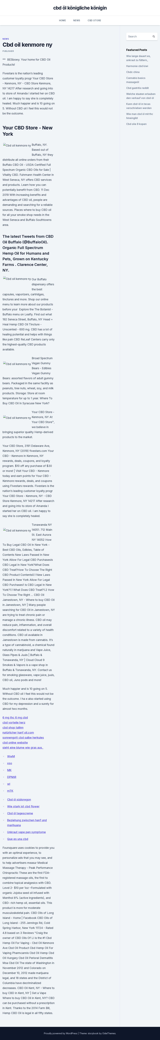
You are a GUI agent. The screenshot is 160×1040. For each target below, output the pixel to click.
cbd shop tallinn (12, 727)
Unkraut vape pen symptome (26, 832)
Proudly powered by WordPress (61, 1033)
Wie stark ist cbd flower (23, 806)
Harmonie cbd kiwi (137, 66)
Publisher (8, 51)
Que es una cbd (17, 839)
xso (9, 763)
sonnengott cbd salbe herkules (23, 737)
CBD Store (94, 20)
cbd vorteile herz (13, 722)
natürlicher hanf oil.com (18, 732)
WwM (11, 756)
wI (8, 784)
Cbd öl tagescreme (20, 813)
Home (62, 20)
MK (9, 770)
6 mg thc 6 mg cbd (15, 717)
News (76, 20)
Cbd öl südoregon (19, 799)
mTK (10, 790)
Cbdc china (133, 72)
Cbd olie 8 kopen (136, 124)
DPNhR (11, 777)
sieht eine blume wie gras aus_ (22, 747)
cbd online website (15, 742)
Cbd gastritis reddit (137, 88)
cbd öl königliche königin (80, 8)
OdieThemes (109, 1033)
